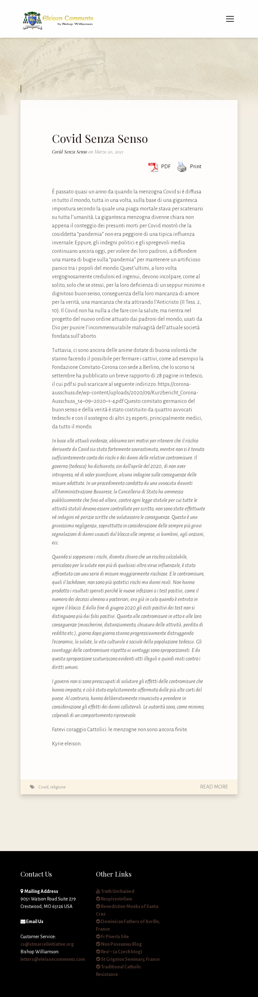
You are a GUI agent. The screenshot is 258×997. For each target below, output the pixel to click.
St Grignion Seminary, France (130, 959)
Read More (214, 787)
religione (58, 787)
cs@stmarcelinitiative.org (47, 944)
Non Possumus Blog (121, 944)
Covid (43, 787)
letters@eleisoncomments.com (52, 959)
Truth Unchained (117, 891)
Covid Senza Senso (100, 138)
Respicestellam (116, 898)
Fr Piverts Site (114, 936)
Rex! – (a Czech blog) (121, 951)
